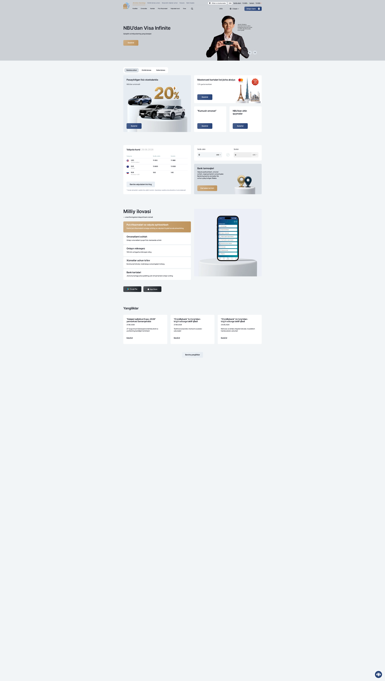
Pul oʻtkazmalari (162, 8)
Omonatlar (144, 8)
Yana (184, 8)
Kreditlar (135, 8)
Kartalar (152, 8)
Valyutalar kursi (175, 8)
